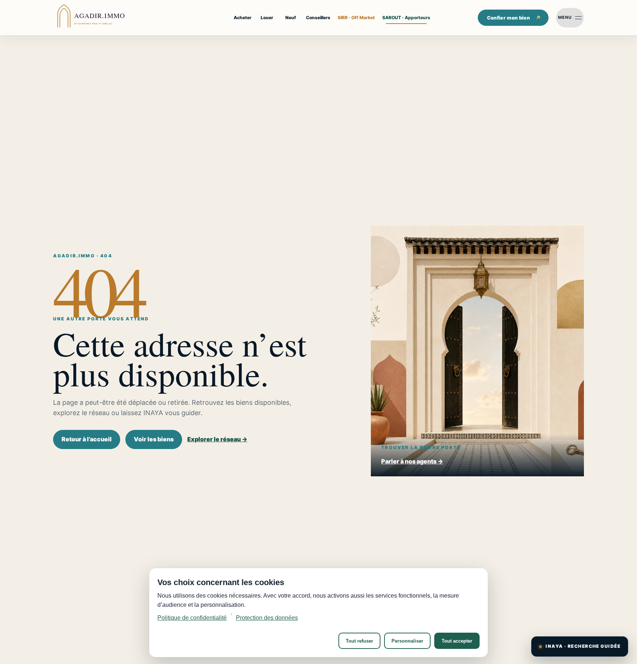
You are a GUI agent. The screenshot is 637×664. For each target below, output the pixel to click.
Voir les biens (154, 439)
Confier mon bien (508, 18)
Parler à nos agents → (412, 461)
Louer (267, 17)
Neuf (290, 17)
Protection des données (267, 618)
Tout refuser (359, 641)
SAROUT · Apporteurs (406, 17)
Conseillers (318, 17)
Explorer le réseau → (217, 439)
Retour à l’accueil (87, 439)
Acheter (242, 17)
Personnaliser (407, 641)
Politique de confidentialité (192, 618)
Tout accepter (457, 641)
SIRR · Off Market (356, 17)
